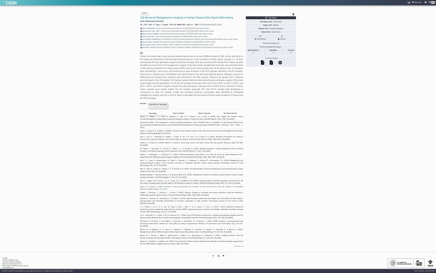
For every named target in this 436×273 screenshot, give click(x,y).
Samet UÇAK (147, 42)
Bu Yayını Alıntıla (271, 58)
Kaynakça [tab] (153, 113)
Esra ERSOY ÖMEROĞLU (151, 39)
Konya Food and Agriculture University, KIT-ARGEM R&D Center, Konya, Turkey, (183, 28)
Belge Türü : (268, 25)
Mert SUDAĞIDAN (148, 28)
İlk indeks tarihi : (266, 22)
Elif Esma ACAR (148, 36)
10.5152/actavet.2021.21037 (210, 25)
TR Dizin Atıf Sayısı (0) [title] (271, 43)
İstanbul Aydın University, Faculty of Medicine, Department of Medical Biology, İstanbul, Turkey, (184, 42)
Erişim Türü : (266, 32)
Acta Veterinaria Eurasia (151, 21)
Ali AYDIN (145, 47)
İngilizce (189, 25)
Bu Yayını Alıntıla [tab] (230, 113)
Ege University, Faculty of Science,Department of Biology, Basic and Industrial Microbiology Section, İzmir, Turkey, (200, 39)
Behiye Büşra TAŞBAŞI (150, 34)
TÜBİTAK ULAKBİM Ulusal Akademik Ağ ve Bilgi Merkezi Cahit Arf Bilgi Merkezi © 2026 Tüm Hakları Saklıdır (37, 271)
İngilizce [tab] (145, 13)
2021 (146, 25)
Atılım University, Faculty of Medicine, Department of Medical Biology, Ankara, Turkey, (185, 44)
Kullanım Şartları (419, 271)
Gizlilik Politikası (430, 271)
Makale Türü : (264, 28)
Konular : (143, 103)
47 (154, 25)
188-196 (172, 25)
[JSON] (294, 14)
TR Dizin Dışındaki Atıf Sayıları (270, 47)
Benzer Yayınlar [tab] (204, 113)
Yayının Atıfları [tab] (178, 113)
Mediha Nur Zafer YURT (151, 31)
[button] (223, 256)
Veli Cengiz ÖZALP (149, 45)
